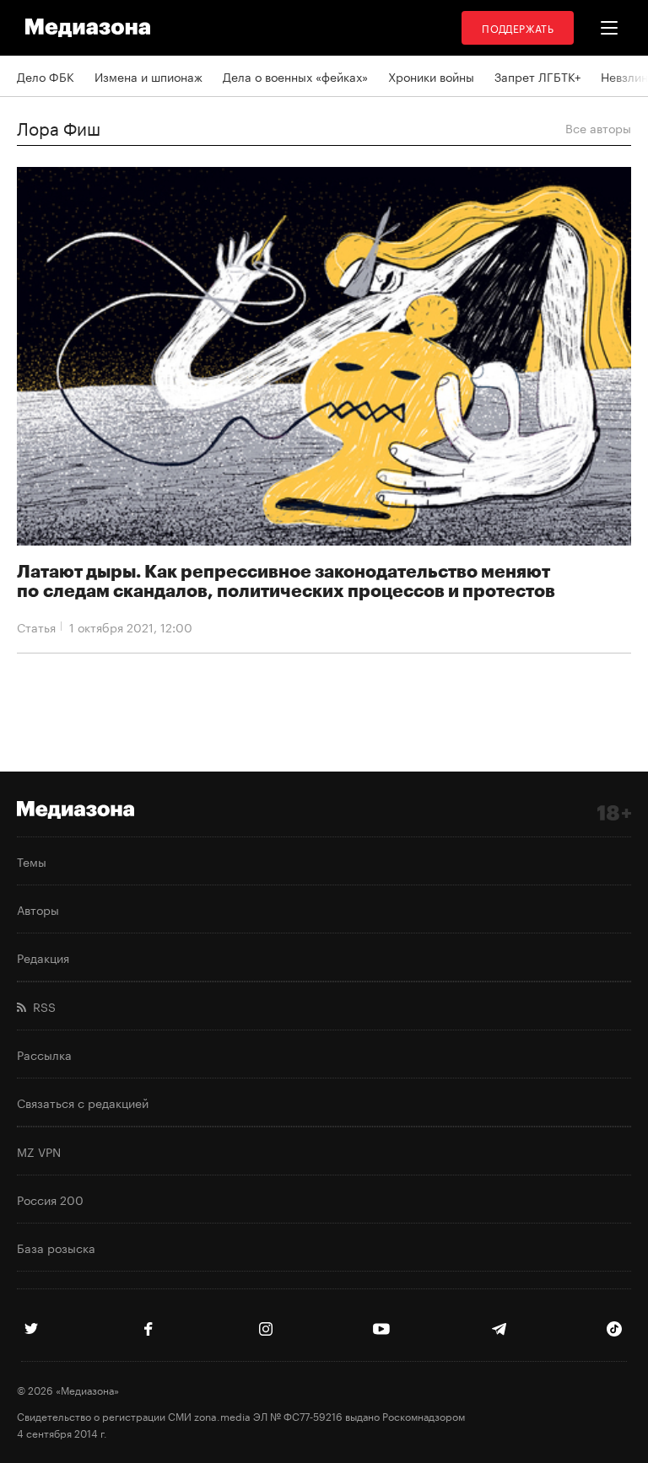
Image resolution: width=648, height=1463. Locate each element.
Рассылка (44, 1054)
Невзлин (624, 76)
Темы (31, 861)
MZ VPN (39, 1151)
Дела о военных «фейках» (295, 76)
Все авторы (598, 127)
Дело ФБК (45, 76)
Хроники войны (431, 76)
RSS (41, 1006)
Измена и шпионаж (148, 76)
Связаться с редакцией (82, 1102)
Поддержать (518, 27)
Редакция (43, 957)
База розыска (56, 1247)
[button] (609, 28)
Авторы (38, 909)
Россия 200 (50, 1199)
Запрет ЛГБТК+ (537, 76)
